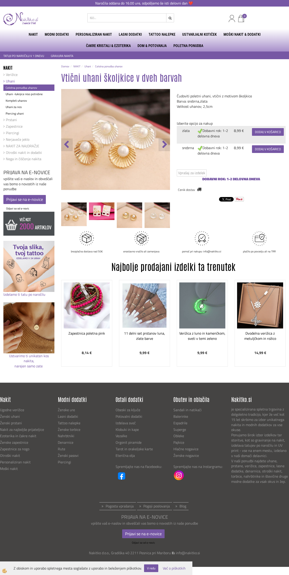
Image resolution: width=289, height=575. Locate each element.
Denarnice (65, 442)
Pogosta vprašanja (120, 506)
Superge (179, 429)
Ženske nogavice (186, 455)
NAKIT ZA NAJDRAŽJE (22, 146)
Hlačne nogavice (185, 449)
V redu (151, 568)
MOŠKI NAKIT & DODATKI (242, 34)
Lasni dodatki (68, 416)
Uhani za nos (14, 107)
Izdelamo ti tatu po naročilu (24, 294)
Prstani (11, 119)
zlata (186, 130)
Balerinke (180, 416)
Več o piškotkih (174, 568)
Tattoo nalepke (69, 423)
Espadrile (180, 423)
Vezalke (121, 436)
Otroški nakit (10, 455)
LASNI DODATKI (130, 34)
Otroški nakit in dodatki (24, 152)
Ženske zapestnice (14, 442)
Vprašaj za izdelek (191, 173)
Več (86, 310)
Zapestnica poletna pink (86, 333)
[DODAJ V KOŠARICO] (86, 321)
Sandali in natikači (188, 410)
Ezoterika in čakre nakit (18, 436)
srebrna (188, 147)
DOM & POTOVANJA (152, 46)
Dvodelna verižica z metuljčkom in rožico (260, 336)
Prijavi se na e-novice (24, 199)
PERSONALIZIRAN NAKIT (94, 34)
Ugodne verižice (12, 410)
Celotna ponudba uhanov (21, 87)
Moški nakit (9, 468)
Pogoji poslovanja (156, 506)
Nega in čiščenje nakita (23, 159)
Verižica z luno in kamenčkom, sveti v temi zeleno (202, 336)
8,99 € (239, 130)
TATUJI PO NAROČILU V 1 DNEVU (23, 56)
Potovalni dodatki (129, 416)
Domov (65, 66)
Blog (182, 506)
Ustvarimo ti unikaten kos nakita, (29, 358)
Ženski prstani (11, 423)
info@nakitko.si (188, 553)
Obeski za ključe (128, 410)
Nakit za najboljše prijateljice (22, 429)
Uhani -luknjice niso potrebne (24, 94)
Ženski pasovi (68, 455)
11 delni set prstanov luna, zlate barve (144, 336)
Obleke (178, 436)
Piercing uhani (15, 113)
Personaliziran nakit (15, 462)
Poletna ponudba (188, 46)
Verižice (12, 74)
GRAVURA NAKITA (62, 56)
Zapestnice (14, 126)
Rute (61, 449)
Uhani (10, 81)
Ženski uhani (10, 416)
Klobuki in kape (127, 429)
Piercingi (12, 133)
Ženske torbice (69, 429)
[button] (164, 144)
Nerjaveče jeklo (17, 139)
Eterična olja (125, 455)
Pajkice (178, 442)
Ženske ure (67, 410)
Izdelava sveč (126, 423)
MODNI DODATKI (57, 34)
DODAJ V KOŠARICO (268, 131)
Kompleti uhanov (16, 100)
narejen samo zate (29, 366)
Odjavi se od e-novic (17, 208)
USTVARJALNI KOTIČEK (199, 34)
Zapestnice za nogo (15, 449)
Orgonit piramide (129, 442)
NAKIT (33, 34)
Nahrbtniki (66, 436)
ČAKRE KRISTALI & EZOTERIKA (108, 46)
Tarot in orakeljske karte (134, 449)
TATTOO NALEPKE (162, 34)
